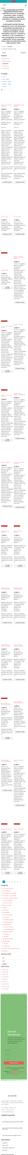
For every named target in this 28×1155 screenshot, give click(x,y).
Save (14, 1)
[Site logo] (13, 5)
